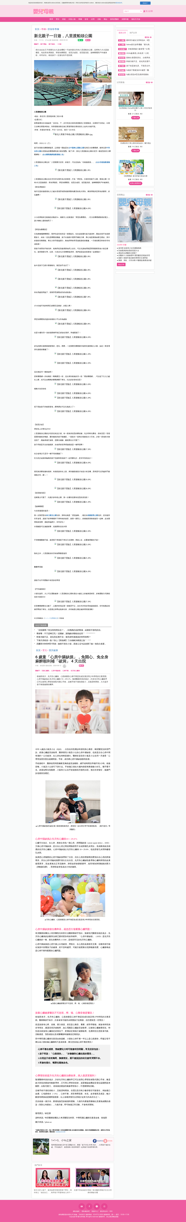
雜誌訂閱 (121, 264)
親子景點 (43, 44)
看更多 (147, 37)
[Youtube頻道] (81, 1206)
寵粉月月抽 (135, 19)
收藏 (88, 40)
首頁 (37, 29)
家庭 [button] (64, 19)
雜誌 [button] (105, 19)
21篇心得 (135, 118)
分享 (64, 666)
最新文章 (122, 33)
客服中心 (95, 1211)
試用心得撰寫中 (135, 183)
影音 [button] (86, 19)
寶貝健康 (53, 650)
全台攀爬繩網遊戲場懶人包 (53, 154)
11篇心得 (135, 150)
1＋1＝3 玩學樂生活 (51, 618)
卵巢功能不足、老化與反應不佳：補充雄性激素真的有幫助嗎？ (63, 637)
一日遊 (59, 44)
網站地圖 (76, 1211)
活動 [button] (99, 19)
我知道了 (145, 3)
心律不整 (66, 670)
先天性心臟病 (75, 670)
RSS (111, 1211)
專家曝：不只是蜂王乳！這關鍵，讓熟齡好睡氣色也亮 (59, 633)
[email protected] (60, 1132)
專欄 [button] (80, 19)
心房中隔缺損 (55, 670)
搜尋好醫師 (114, 19)
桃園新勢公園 (93, 515)
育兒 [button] (57, 19)
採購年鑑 (125, 19)
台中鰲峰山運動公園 (76, 148)
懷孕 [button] (51, 19)
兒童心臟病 (45, 670)
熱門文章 (133, 33)
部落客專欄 (53, 29)
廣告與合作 (104, 1211)
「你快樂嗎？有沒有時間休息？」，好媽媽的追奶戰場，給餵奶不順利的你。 (69, 630)
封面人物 (72, 19)
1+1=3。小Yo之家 (61, 1140)
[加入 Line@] (97, 1206)
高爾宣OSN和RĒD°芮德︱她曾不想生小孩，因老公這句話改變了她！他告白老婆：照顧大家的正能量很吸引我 (71, 644)
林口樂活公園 (51, 515)
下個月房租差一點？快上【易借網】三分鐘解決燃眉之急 (60, 640)
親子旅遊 (52, 44)
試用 (93, 19)
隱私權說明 (119, 3)
